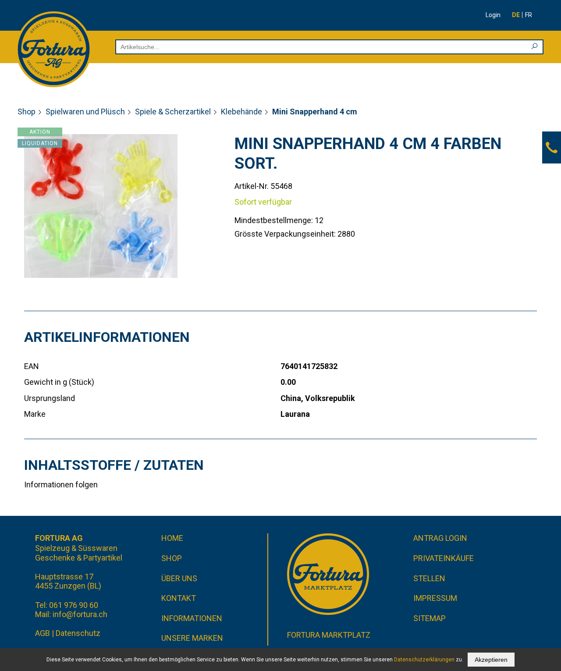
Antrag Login (440, 538)
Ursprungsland (49, 398)
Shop (27, 111)
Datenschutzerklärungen (424, 660)
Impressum (435, 598)
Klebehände (241, 111)
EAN (31, 366)
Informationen (191, 618)
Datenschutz (78, 633)
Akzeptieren (491, 659)
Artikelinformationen (107, 337)
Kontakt (178, 598)
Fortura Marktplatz (328, 634)
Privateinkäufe (443, 558)
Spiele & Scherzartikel (173, 111)
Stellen (429, 578)
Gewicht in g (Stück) (59, 382)
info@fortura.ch (80, 614)
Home (172, 538)
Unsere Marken (192, 638)
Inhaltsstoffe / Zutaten (114, 465)
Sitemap (429, 618)
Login (493, 14)
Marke (35, 414)
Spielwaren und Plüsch (85, 111)
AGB (42, 633)
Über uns (179, 578)
